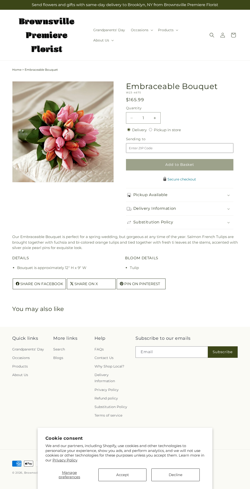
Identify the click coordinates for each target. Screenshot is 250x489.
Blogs (58, 358)
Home (16, 69)
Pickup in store (167, 130)
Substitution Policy (110, 407)
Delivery (140, 130)
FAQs (99, 349)
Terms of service (108, 415)
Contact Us (104, 358)
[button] (141, 30)
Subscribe (223, 351)
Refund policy (106, 398)
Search (59, 349)
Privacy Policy (64, 460)
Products (20, 366)
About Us (20, 375)
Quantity (134, 108)
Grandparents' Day (28, 349)
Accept (122, 474)
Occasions (21, 358)
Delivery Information (104, 378)
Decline (175, 474)
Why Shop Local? (109, 366)
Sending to (143, 139)
